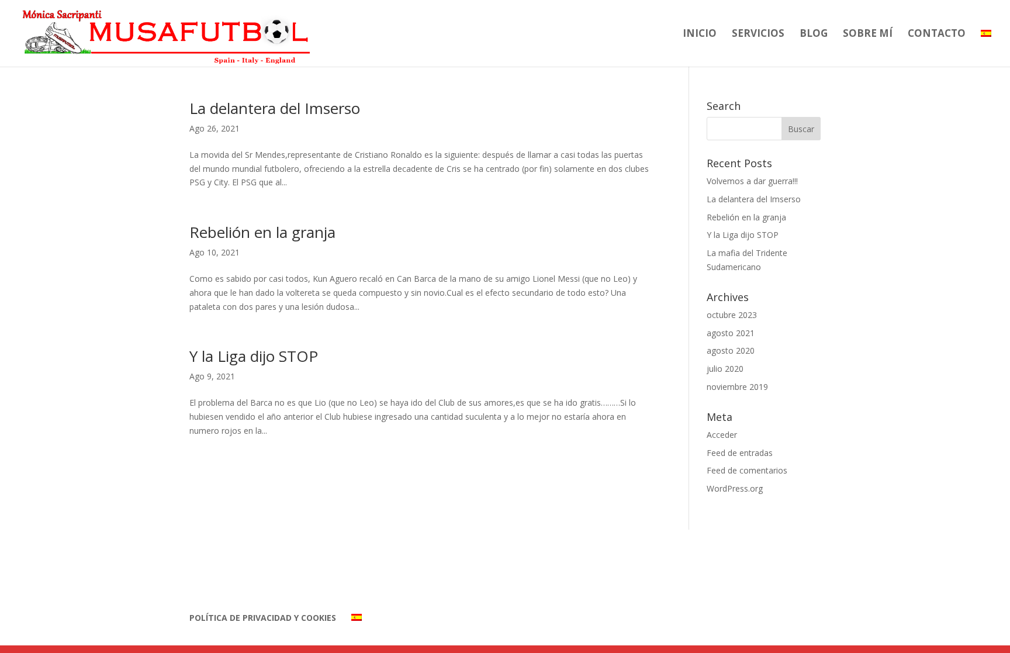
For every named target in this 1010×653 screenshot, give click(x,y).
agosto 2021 (731, 332)
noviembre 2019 (737, 386)
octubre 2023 (732, 314)
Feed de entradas (740, 452)
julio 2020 (725, 368)
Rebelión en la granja (262, 232)
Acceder (722, 434)
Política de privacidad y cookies (262, 617)
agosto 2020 (731, 350)
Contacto (937, 34)
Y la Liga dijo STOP (253, 356)
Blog (814, 34)
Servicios (758, 34)
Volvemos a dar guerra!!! (752, 180)
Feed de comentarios (747, 470)
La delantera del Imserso (274, 108)
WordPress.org (735, 488)
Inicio (700, 34)
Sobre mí (868, 34)
